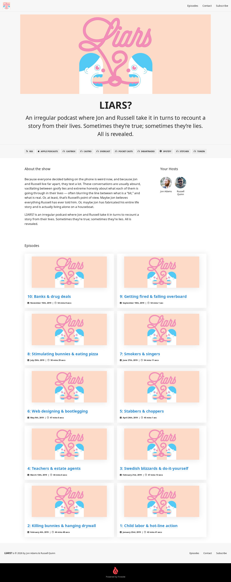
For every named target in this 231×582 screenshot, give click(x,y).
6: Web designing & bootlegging (57, 411)
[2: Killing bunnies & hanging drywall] (69, 501)
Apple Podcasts (49, 151)
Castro (87, 151)
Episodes (192, 5)
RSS (31, 151)
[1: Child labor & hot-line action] (161, 501)
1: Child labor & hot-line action (149, 525)
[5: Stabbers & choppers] (161, 386)
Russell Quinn (180, 193)
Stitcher (184, 151)
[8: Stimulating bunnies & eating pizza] (69, 329)
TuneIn (201, 151)
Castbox (70, 151)
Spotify (167, 151)
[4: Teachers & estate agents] (69, 444)
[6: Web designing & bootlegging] (69, 386)
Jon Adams (166, 191)
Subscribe (222, 5)
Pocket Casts (126, 151)
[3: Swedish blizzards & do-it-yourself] (161, 444)
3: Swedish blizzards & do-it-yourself (154, 468)
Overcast (105, 151)
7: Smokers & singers (140, 353)
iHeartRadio (148, 151)
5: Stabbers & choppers (142, 411)
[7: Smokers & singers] (161, 329)
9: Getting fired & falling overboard (153, 296)
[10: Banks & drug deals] (69, 272)
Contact (207, 5)
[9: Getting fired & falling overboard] (161, 272)
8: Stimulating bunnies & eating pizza (62, 353)
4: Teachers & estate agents (54, 468)
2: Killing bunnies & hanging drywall (61, 525)
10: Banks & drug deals (49, 296)
